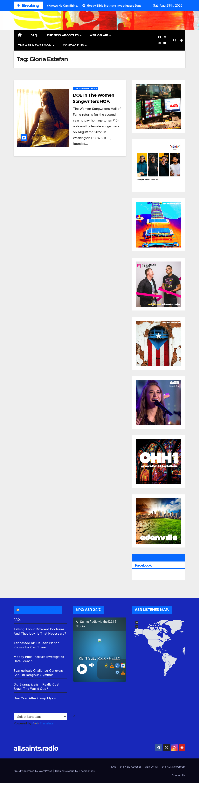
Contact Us (74, 45)
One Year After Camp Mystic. (36, 698)
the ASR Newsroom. (39, 610)
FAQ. (34, 35)
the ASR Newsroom (35, 45)
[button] (174, 40)
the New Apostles (63, 35)
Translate (46, 723)
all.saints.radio (36, 748)
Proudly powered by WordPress (33, 770)
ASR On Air (99, 35)
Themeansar (86, 770)
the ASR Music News (85, 88)
